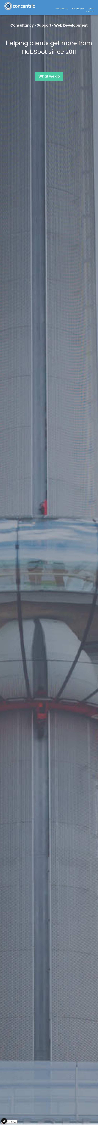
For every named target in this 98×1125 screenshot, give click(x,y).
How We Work (78, 8)
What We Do (61, 8)
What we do (49, 76)
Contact (90, 11)
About (91, 8)
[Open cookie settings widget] (4, 1121)
